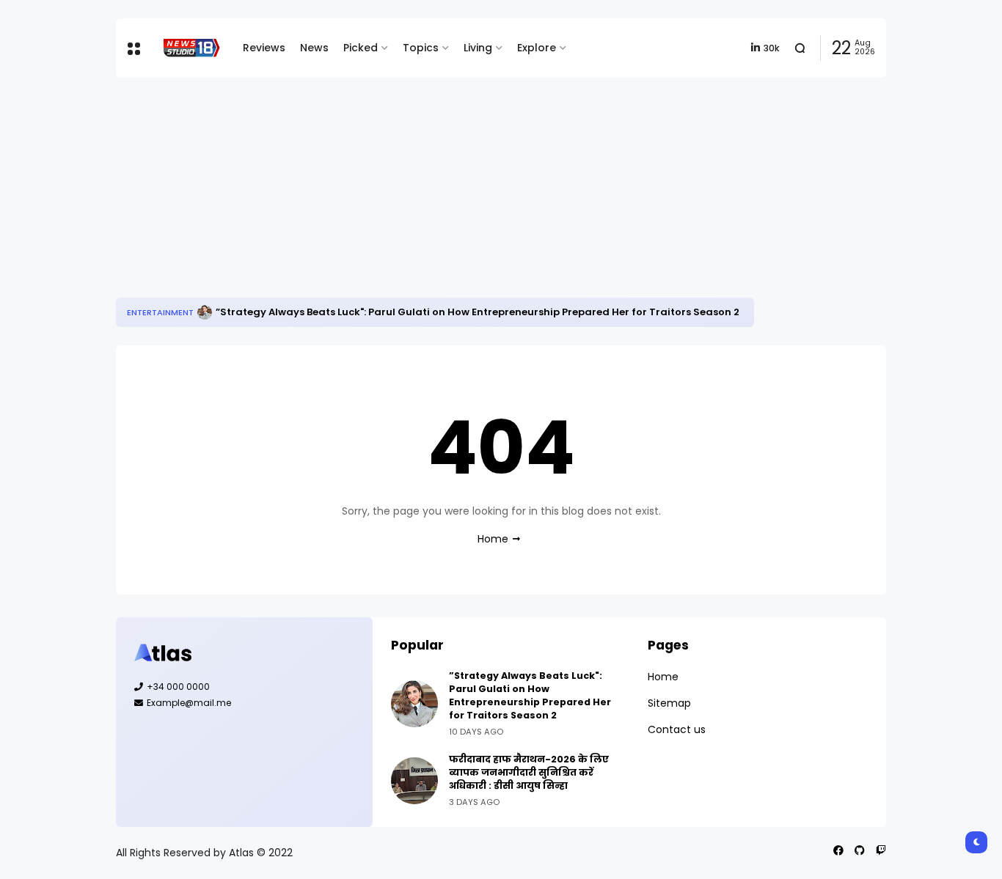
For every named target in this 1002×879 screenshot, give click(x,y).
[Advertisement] (501, 187)
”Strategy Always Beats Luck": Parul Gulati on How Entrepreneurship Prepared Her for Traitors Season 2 (477, 312)
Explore (536, 47)
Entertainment (160, 312)
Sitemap (669, 703)
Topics (421, 47)
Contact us (677, 729)
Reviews (264, 47)
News (314, 47)
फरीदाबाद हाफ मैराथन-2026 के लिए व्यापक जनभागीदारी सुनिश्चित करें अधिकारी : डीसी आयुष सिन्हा (529, 772)
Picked (360, 47)
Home (493, 539)
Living (478, 47)
